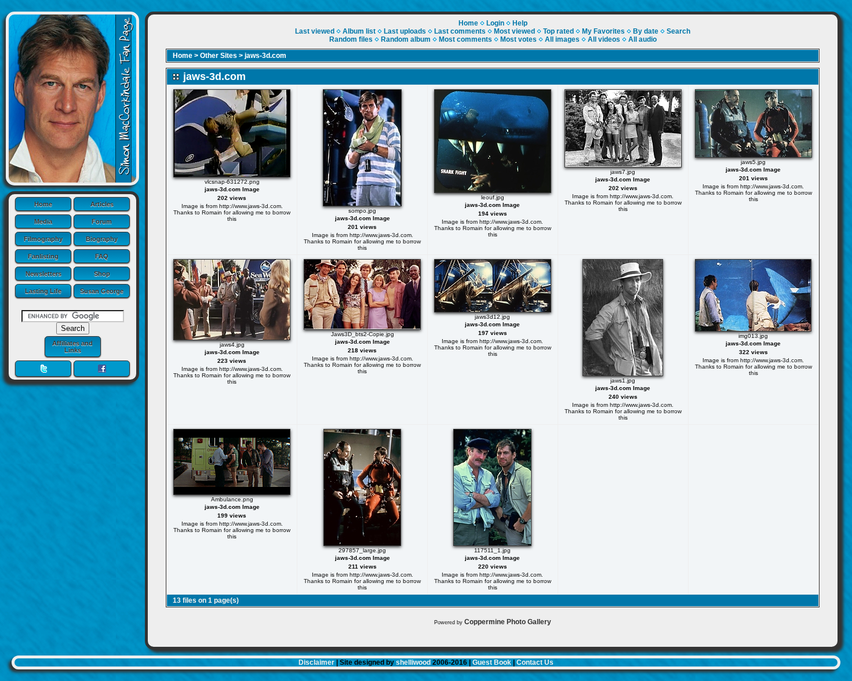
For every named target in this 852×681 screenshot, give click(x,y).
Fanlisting (43, 256)
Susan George (101, 290)
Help (519, 23)
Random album (406, 39)
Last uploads (405, 31)
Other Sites (218, 56)
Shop (102, 273)
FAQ (101, 256)
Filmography (43, 238)
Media (43, 221)
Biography (102, 238)
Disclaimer (316, 662)
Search (678, 31)
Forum (102, 221)
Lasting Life (43, 290)
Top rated (558, 31)
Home (43, 204)
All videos (604, 39)
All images (562, 39)
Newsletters (43, 273)
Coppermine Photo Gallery (507, 622)
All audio (642, 39)
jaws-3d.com (265, 56)
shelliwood (413, 662)
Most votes (518, 39)
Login (495, 23)
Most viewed (514, 31)
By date (645, 31)
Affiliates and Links (72, 347)
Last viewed (314, 31)
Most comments (465, 39)
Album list (359, 31)
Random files (351, 39)
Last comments (460, 31)
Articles (102, 204)
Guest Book (491, 662)
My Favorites (603, 31)
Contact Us (535, 662)
